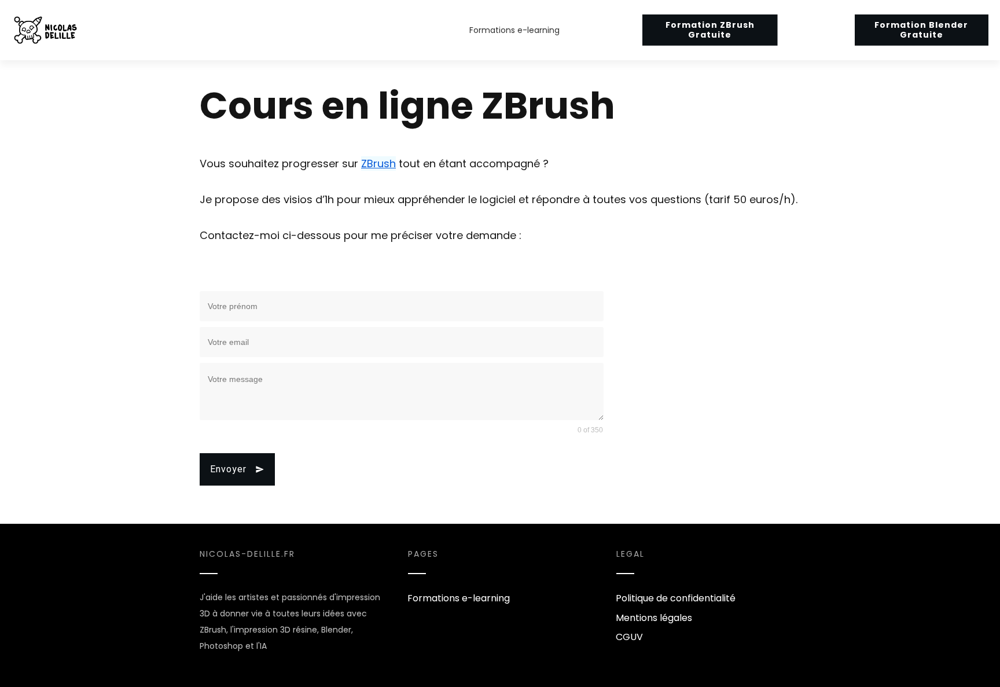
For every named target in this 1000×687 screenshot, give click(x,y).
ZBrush (378, 163)
